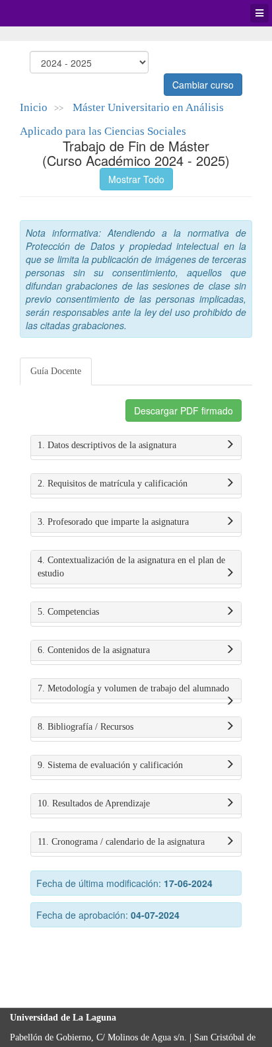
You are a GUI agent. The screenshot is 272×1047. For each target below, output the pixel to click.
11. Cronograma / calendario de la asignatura (121, 842)
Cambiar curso (203, 84)
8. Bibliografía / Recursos (85, 727)
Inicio (34, 107)
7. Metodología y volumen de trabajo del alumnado (133, 688)
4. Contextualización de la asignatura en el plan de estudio (131, 566)
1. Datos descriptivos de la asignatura (107, 445)
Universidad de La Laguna (46, 13)
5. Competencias (68, 612)
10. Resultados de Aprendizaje (94, 803)
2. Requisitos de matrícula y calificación (112, 483)
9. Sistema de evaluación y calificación (110, 765)
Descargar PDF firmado (183, 410)
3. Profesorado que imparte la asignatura (113, 522)
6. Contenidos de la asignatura (94, 650)
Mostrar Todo (136, 179)
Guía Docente (55, 371)
